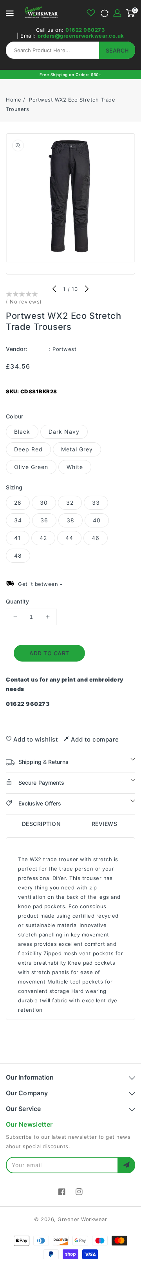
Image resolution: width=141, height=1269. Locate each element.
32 (70, 502)
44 (69, 538)
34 (18, 520)
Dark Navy (64, 431)
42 (43, 538)
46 (95, 538)
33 (96, 502)
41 (17, 538)
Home (13, 99)
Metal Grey (77, 449)
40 (97, 520)
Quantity (17, 601)
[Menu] (10, 13)
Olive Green (31, 467)
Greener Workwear (82, 1219)
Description (41, 823)
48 (18, 555)
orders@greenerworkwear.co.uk (81, 36)
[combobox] (70, 50)
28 (18, 502)
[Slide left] (54, 289)
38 (70, 520)
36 (44, 520)
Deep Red (28, 449)
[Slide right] (86, 289)
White (75, 467)
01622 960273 (85, 30)
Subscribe (126, 1165)
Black (22, 431)
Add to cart (49, 653)
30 (44, 502)
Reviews (105, 823)
